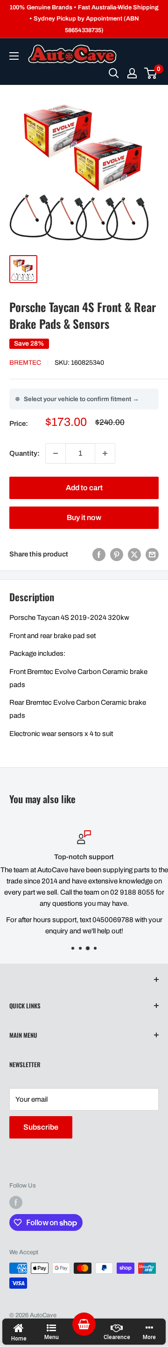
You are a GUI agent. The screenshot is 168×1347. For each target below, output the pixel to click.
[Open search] (114, 73)
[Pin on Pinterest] (116, 554)
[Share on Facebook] (98, 554)
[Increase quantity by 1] (105, 453)
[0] (151, 73)
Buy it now (84, 517)
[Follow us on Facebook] (15, 1202)
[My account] (132, 73)
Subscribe (40, 1127)
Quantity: (24, 453)
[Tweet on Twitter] (134, 554)
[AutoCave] (72, 53)
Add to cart (84, 488)
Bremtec (25, 362)
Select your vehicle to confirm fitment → (81, 399)
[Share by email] (152, 554)
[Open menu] (14, 56)
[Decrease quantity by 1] (55, 453)
